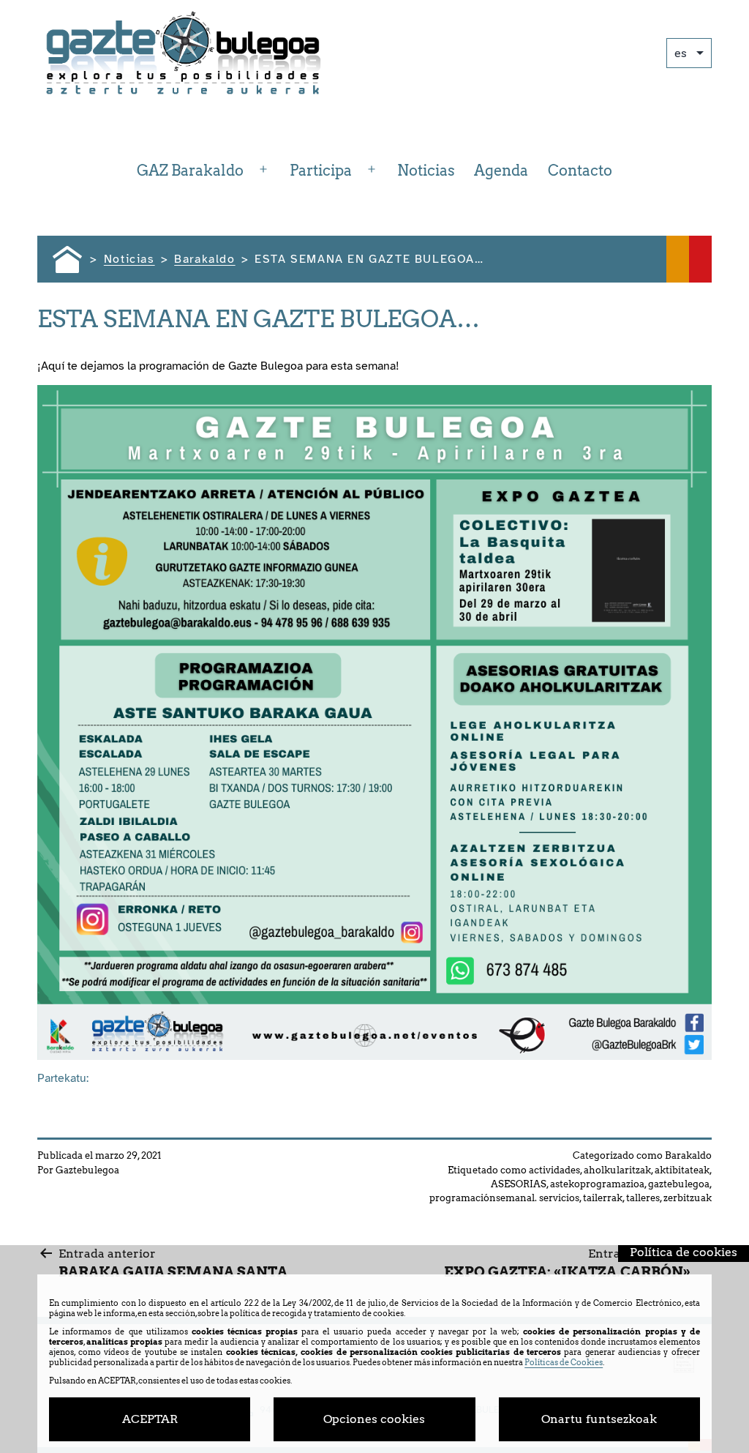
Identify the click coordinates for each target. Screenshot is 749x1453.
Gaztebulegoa (87, 1170)
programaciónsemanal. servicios (504, 1197)
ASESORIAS (518, 1184)
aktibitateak (682, 1170)
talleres (643, 1197)
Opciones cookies (374, 1419)
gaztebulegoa (679, 1184)
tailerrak (602, 1197)
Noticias (426, 170)
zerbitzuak (687, 1197)
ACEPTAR (150, 1419)
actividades (554, 1170)
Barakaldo (688, 1155)
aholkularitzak (617, 1170)
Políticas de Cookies (563, 1362)
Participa (321, 170)
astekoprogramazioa (597, 1184)
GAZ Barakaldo (190, 170)
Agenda (501, 170)
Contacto (580, 170)
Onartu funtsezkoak (599, 1419)
